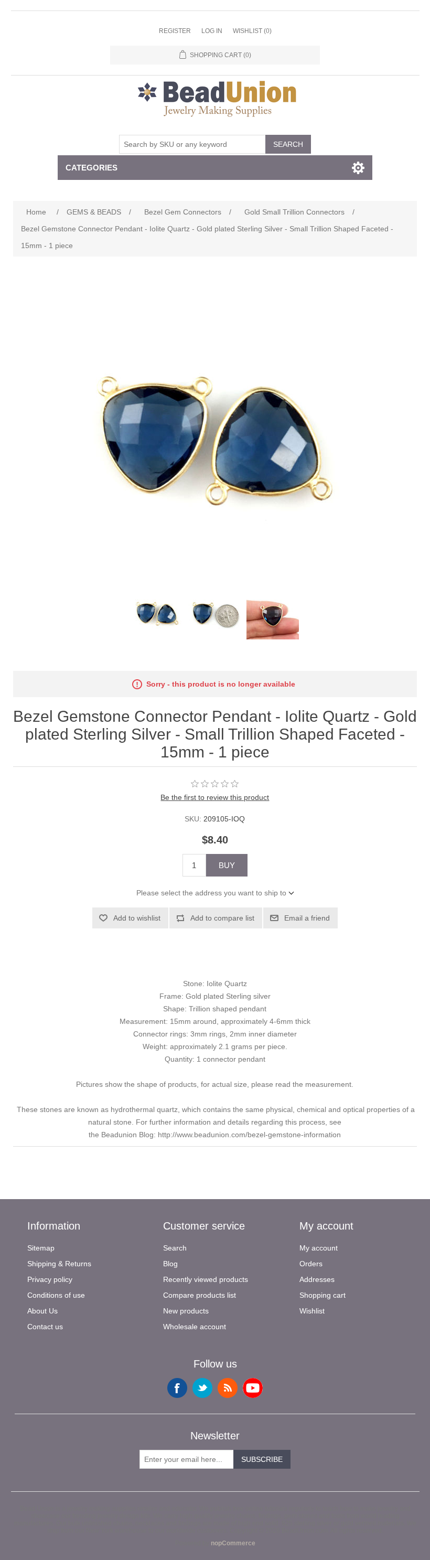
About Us (42, 1311)
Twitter (202, 1388)
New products (186, 1311)
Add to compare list (222, 918)
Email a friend (307, 918)
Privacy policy (49, 1279)
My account (318, 1248)
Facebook (177, 1388)
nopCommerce (233, 1543)
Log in (211, 31)
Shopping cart (322, 1295)
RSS (228, 1388)
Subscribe (262, 1459)
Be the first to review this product (214, 797)
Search (288, 144)
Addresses (317, 1279)
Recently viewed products (205, 1279)
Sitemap (41, 1248)
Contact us (45, 1326)
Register (175, 31)
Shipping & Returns (59, 1263)
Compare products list (199, 1295)
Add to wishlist (136, 918)
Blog (170, 1263)
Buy (227, 865)
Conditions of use (56, 1295)
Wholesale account (194, 1326)
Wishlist (312, 1311)
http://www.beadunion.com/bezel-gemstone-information (249, 1134)
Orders (310, 1263)
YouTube (253, 1388)
